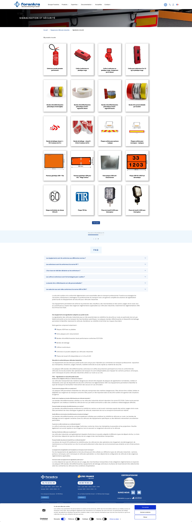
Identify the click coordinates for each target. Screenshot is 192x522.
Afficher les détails (114, 519)
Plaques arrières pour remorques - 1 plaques (137, 142)
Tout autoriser (145, 507)
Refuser (145, 517)
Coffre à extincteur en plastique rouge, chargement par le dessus (109, 70)
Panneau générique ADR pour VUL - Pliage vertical (82, 176)
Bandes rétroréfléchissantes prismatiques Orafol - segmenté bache (109, 106)
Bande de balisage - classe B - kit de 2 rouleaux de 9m (82, 142)
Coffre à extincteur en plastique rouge (82, 69)
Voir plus (96, 223)
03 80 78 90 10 (85, 483)
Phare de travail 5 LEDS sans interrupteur (109, 211)
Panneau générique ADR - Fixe (55, 176)
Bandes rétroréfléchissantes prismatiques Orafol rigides (55, 106)
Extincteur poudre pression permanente (55, 69)
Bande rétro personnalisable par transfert (137, 106)
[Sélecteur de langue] (177, 4)
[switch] (77, 519)
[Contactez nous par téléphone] (170, 4)
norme (57, 398)
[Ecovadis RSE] (129, 483)
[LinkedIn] (133, 492)
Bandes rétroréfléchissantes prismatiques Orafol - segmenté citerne (82, 106)
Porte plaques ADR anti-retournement (110, 176)
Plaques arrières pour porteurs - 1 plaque (110, 142)
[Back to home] (27, 4)
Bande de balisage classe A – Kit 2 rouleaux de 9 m (55, 142)
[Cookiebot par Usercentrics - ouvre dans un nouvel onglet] (43, 519)
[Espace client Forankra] (173, 4)
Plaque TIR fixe (82, 210)
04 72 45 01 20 (48, 483)
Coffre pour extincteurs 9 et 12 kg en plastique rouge (137, 69)
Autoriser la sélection (145, 512)
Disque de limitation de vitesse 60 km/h (55, 211)
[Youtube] (139, 492)
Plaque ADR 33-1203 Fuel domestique (137, 176)
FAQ (53, 377)
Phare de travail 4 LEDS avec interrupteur (137, 211)
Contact (45, 497)
